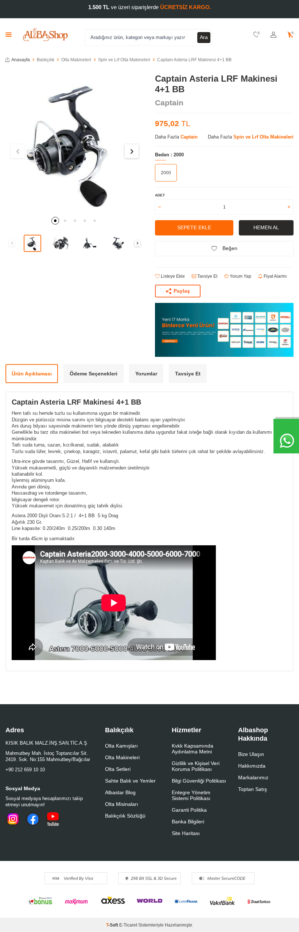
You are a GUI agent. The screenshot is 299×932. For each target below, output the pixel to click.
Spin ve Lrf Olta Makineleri (124, 59)
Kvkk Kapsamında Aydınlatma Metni (192, 748)
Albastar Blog (120, 792)
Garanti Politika (189, 810)
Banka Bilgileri (188, 821)
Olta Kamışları (121, 746)
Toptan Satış (252, 789)
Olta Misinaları (121, 804)
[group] (74, 143)
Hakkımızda (251, 766)
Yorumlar (146, 374)
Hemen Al (266, 227)
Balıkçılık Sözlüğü (125, 816)
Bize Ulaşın (251, 754)
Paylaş (182, 291)
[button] (55, 220)
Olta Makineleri (76, 59)
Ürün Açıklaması (32, 374)
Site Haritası (186, 833)
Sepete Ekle (194, 227)
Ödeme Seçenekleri (93, 374)
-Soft (112, 925)
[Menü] (8, 34)
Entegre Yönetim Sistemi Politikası (191, 795)
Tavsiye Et (206, 276)
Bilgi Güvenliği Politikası (199, 781)
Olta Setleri (118, 769)
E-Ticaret (128, 925)
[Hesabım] (273, 35)
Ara (204, 37)
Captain (169, 102)
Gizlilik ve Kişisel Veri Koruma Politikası (196, 766)
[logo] (45, 34)
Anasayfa (20, 59)
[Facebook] (33, 819)
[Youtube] (53, 819)
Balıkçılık (45, 59)
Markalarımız (253, 777)
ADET (160, 195)
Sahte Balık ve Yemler (130, 781)
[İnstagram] (12, 819)
